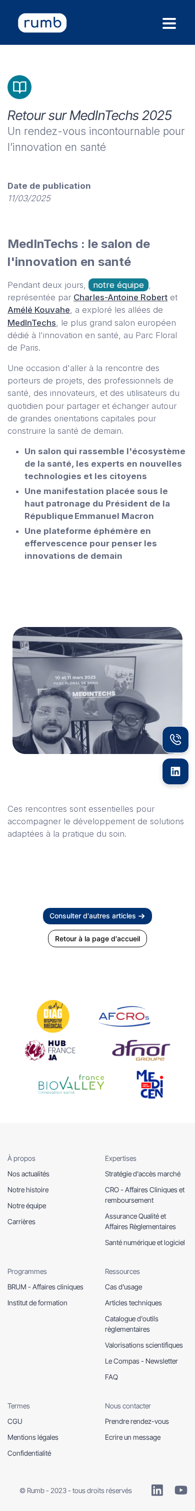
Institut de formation (38, 1302)
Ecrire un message (132, 1437)
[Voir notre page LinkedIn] (175, 771)
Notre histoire (28, 1189)
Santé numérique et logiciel (145, 1242)
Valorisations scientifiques (144, 1345)
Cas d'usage (123, 1286)
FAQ (111, 1377)
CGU (15, 1421)
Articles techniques (133, 1302)
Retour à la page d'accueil (97, 938)
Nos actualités (29, 1173)
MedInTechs (32, 322)
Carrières (22, 1221)
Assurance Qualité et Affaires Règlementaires (140, 1221)
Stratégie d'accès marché (142, 1173)
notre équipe (118, 285)
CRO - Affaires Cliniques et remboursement (144, 1194)
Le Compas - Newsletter (141, 1361)
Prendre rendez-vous (137, 1421)
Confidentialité (29, 1453)
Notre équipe (27, 1205)
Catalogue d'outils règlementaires (131, 1323)
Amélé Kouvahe (39, 310)
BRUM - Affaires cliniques (46, 1286)
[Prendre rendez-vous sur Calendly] (175, 739)
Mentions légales (33, 1437)
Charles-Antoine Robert (121, 297)
